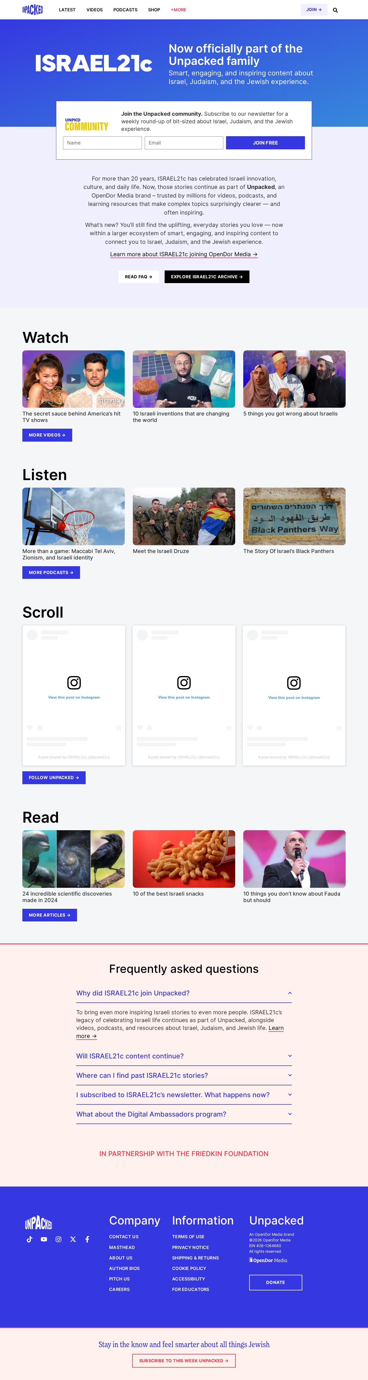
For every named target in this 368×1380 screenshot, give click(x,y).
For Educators (190, 1289)
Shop (154, 9)
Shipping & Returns (195, 1258)
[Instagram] (58, 1239)
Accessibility (188, 1279)
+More (178, 9)
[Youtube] (44, 1239)
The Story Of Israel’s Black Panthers (288, 551)
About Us (120, 1258)
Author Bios (124, 1268)
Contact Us (123, 1236)
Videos (94, 9)
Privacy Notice (190, 1247)
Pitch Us (119, 1279)
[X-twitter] (73, 1239)
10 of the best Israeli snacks (168, 893)
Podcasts (125, 9)
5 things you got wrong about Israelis (290, 413)
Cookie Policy (189, 1268)
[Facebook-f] (87, 1239)
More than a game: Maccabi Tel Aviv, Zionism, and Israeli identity (68, 554)
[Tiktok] (29, 1239)
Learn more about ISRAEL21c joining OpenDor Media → (184, 254)
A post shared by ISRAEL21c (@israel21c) (74, 757)
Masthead (122, 1247)
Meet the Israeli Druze (161, 551)
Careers (119, 1289)
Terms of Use (188, 1236)
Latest (67, 9)
